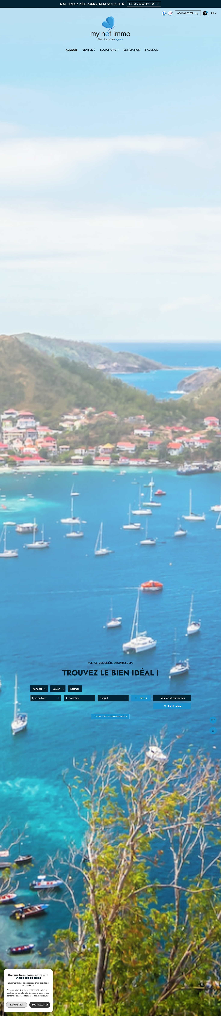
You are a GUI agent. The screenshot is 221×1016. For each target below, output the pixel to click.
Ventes (87, 49)
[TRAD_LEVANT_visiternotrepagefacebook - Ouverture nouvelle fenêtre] (164, 13)
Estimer (74, 689)
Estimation (131, 49)
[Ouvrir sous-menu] (95, 50)
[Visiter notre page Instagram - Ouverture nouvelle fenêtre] (170, 13)
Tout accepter (40, 1004)
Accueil (72, 49)
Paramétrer (16, 1004)
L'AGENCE (151, 49)
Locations (108, 49)
